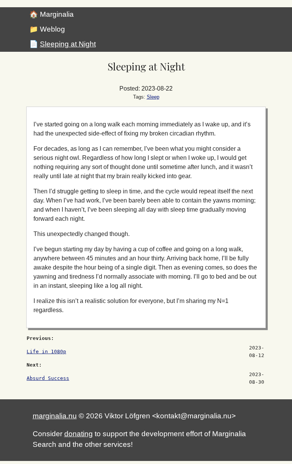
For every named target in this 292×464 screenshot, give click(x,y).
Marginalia (57, 14)
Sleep (153, 97)
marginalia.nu (55, 416)
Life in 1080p (46, 351)
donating (78, 434)
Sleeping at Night (68, 44)
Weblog (52, 29)
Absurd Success (48, 378)
